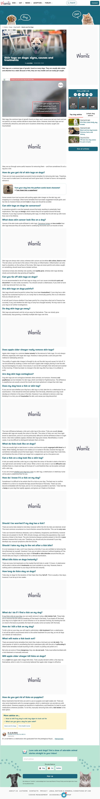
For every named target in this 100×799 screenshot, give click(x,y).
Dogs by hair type (85, 120)
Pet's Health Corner (24, 726)
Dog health (17, 27)
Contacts (34, 791)
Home (6, 27)
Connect (95, 3)
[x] (79, 94)
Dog (43, 768)
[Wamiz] (6, 2)
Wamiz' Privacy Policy (58, 781)
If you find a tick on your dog (12, 616)
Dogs (10, 27)
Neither (58, 768)
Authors (23, 791)
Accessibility (55, 795)
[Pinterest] (90, 94)
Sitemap (67, 795)
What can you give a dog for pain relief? (21, 721)
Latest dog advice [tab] (90, 114)
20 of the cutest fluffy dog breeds (88, 123)
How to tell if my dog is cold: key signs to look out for (26, 719)
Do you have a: (50, 764)
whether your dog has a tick (23, 472)
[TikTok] (87, 94)
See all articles (83, 149)
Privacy (44, 791)
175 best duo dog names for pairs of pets (88, 141)
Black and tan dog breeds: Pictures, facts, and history (88, 132)
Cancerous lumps (44, 223)
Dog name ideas (84, 137)
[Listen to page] (63, 794)
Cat (52, 768)
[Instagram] (83, 94)
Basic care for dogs (27, 27)
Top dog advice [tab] (76, 114)
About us (13, 791)
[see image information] (64, 31)
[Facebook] (75, 94)
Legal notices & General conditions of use (70, 791)
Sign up (50, 776)
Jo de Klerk (29, 63)
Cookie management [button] (38, 795)
